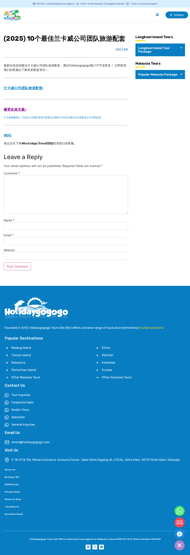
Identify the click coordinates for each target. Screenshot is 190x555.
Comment (12, 173)
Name (9, 220)
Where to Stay (13, 499)
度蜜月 (57, 117)
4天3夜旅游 (80, 117)
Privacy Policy (12, 492)
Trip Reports (12, 506)
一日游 (23, 117)
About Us (10, 469)
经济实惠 (67, 117)
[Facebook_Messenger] (180, 534)
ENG (119, 49)
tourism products (151, 328)
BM (126, 49)
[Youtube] (101, 547)
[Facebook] (88, 547)
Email (9, 235)
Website (9, 250)
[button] (160, 50)
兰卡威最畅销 (11, 117)
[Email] (180, 522)
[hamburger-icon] (157, 15)
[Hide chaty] (180, 545)
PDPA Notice (12, 484)
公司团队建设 (36, 117)
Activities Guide (14, 514)
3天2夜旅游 (94, 117)
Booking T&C (12, 477)
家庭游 (48, 117)
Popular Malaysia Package (157, 74)
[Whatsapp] (180, 511)
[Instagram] (94, 547)
